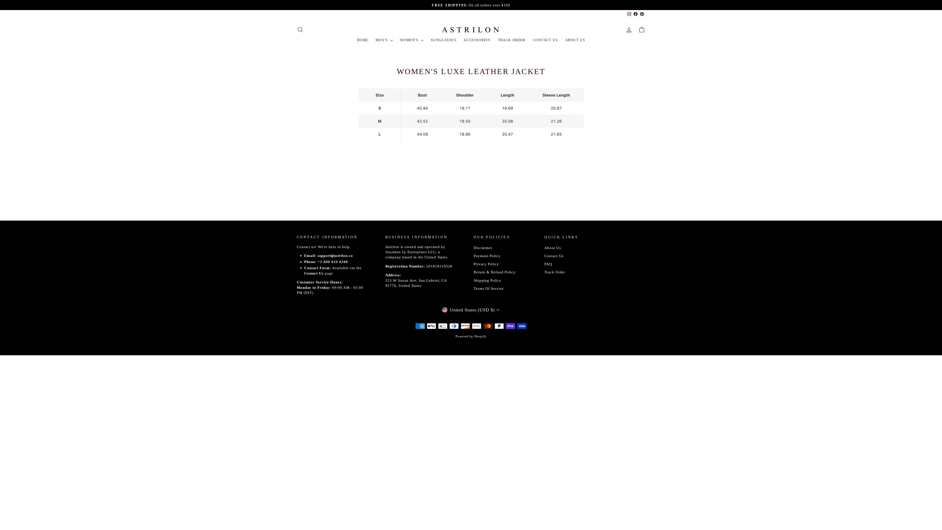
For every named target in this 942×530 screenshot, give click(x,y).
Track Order (512, 40)
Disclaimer (483, 248)
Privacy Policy (486, 264)
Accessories (477, 40)
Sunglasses (443, 40)
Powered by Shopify (471, 336)
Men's (382, 40)
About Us (575, 40)
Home (362, 40)
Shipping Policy (487, 280)
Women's (410, 40)
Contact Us (545, 40)
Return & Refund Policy (495, 272)
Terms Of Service (489, 288)
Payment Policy (487, 256)
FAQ (548, 264)
